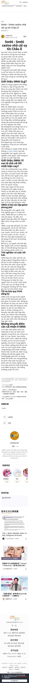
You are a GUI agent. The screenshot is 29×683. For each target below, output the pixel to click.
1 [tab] (11, 11)
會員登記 (25, 2)
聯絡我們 (17, 669)
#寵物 (5, 653)
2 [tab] (13, 11)
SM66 (10, 52)
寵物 (26, 391)
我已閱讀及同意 (14, 680)
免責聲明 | (11, 667)
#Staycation (11, 656)
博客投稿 (17, 636)
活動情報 (12, 393)
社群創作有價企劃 (7, 6)
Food (25, 663)
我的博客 (17, 646)
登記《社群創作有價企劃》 (20, 387)
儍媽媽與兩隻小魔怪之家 (7, 479)
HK (16, 663)
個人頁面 (7, 643)
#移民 (19, 656)
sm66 (4, 408)
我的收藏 (21, 643)
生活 (2, 21)
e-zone (16, 665)
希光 (17, 479)
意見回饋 (11, 636)
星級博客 (22, 633)
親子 (22, 391)
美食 (18, 391)
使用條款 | (17, 667)
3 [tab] (15, 11)
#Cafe (23, 653)
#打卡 (14, 653)
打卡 (10, 391)
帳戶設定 (14, 643)
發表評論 (6, 498)
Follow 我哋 (9, 398)
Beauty (20, 663)
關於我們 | (5, 667)
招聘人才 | (12, 669)
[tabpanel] (14, 10)
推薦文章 (15, 633)
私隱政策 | (24, 667)
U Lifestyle (5, 663)
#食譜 (19, 653)
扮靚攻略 (5, 393)
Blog (12, 665)
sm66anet (8, 35)
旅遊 (14, 391)
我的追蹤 (11, 646)
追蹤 (24, 36)
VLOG (9, 633)
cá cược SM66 (12, 151)
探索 (5, 633)
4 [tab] (18, 11)
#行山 (9, 653)
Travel (11, 663)
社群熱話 (19, 6)
